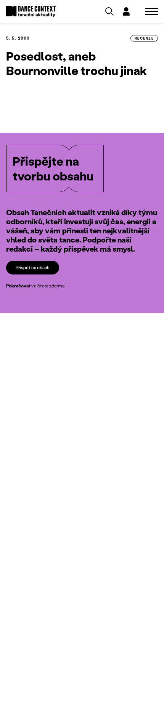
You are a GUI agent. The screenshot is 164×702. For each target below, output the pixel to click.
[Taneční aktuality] (31, 12)
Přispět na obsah (33, 267)
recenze (144, 38)
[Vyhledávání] (109, 11)
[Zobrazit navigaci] (151, 11)
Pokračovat (18, 286)
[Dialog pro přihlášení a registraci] (126, 11)
